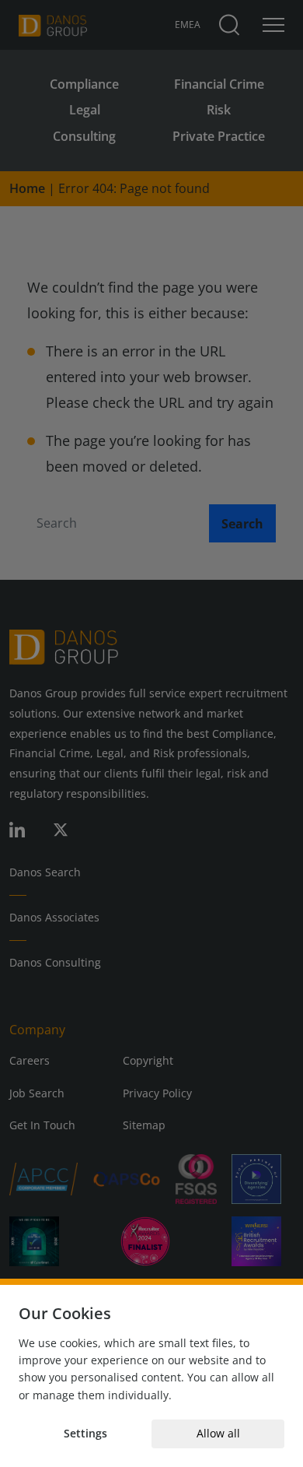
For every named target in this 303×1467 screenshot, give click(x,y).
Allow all (218, 1433)
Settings (85, 1433)
